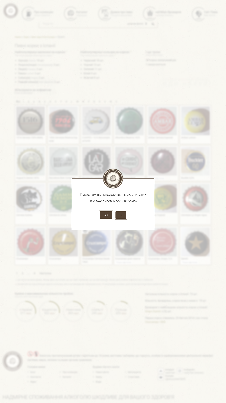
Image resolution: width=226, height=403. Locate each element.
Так (106, 215)
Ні (121, 215)
